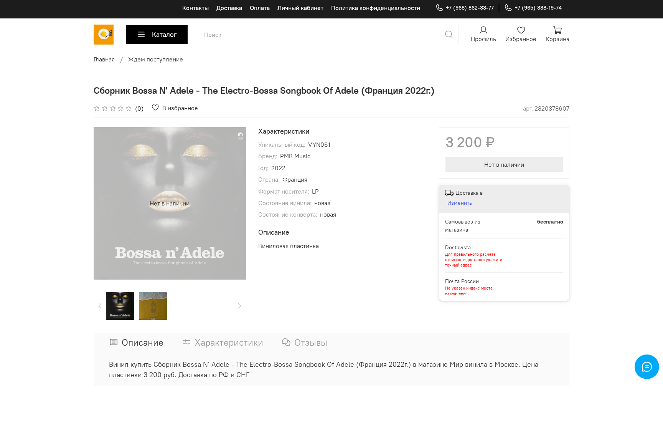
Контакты (195, 8)
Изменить (459, 202)
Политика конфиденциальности (375, 8)
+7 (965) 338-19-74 (538, 7)
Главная (104, 59)
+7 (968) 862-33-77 (470, 7)
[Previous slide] (106, 203)
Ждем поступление (155, 59)
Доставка (229, 8)
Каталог (164, 34)
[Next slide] (233, 203)
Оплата (260, 8)
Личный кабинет (300, 8)
